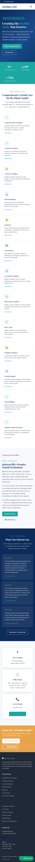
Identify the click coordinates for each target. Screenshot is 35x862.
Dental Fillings (6, 818)
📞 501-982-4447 (10, 747)
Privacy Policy (6, 859)
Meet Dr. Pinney (10, 514)
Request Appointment (17, 714)
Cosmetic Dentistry (7, 781)
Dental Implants (6, 787)
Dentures (5, 790)
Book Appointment (11, 741)
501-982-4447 (8, 1)
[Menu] (31, 6)
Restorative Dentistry (8, 806)
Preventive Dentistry (8, 796)
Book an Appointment (12, 46)
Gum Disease (6, 793)
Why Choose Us (10, 520)
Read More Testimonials (17, 632)
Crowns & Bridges (7, 784)
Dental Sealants (6, 815)
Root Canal (5, 809)
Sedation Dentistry (7, 812)
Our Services (9, 52)
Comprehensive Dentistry (9, 778)
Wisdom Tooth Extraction (9, 821)
